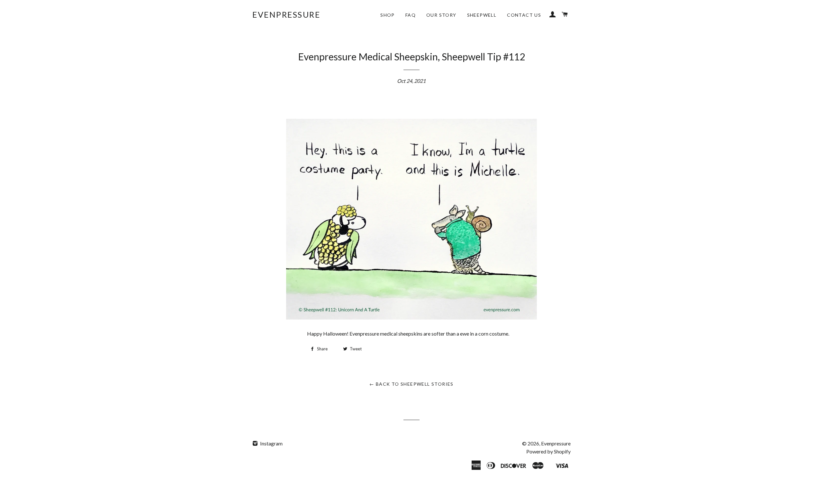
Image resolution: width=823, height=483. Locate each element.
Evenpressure (286, 14)
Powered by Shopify (548, 451)
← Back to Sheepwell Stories (411, 384)
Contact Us (524, 15)
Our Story (441, 15)
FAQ (410, 15)
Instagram (271, 443)
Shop (387, 15)
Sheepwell (482, 15)
